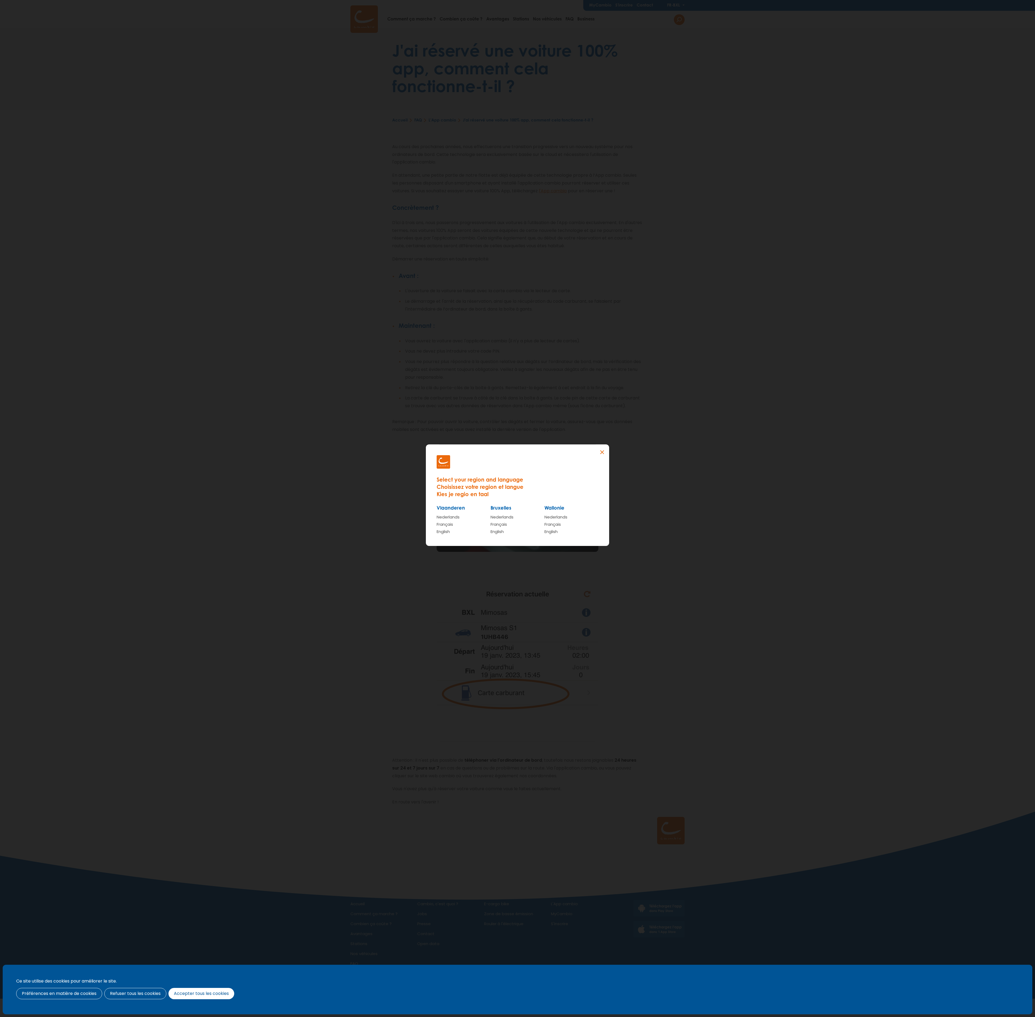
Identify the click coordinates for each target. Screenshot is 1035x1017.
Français (445, 524)
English (443, 531)
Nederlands (448, 517)
